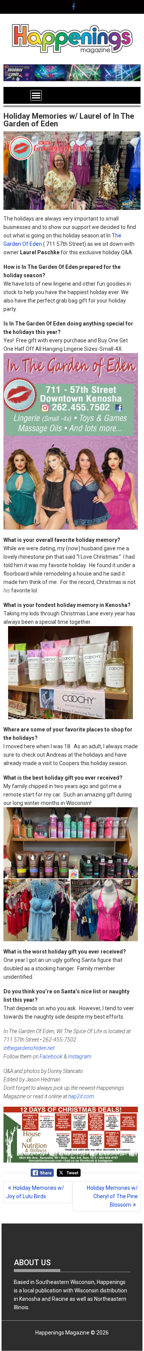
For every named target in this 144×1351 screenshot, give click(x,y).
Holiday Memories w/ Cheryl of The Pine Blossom (112, 1196)
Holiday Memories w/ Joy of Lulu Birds (35, 1192)
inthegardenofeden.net (29, 1048)
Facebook (51, 1056)
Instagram (79, 1056)
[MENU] (36, 95)
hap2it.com (81, 1096)
